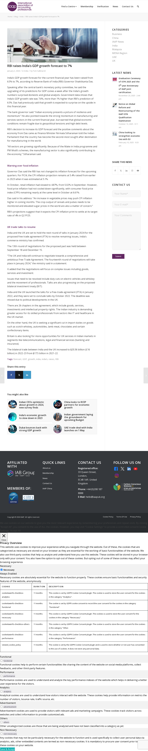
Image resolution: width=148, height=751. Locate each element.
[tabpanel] (74, 614)
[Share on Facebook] (11, 375)
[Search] (138, 6)
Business (117, 34)
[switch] (1, 661)
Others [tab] (4, 718)
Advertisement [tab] (8, 703)
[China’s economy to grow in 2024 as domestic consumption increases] (2, 375)
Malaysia (117, 49)
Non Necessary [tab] (8, 730)
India (26, 71)
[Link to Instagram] (132, 171)
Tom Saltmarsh (39, 71)
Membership (48, 473)
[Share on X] (19, 375)
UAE (114, 57)
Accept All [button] (15, 530)
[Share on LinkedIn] (27, 375)
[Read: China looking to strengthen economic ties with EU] (114, 133)
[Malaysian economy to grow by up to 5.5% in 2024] (146, 375)
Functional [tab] (5, 656)
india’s (45, 359)
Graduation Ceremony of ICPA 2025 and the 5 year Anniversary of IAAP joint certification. (129, 85)
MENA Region (119, 53)
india (38, 359)
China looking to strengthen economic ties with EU (129, 135)
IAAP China (47, 488)
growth (31, 359)
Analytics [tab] (5, 687)
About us (46, 468)
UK (113, 60)
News (45, 478)
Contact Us (47, 483)
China (115, 38)
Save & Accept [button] (7, 749)
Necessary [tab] (5, 566)
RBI (57, 359)
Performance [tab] (7, 672)
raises (51, 359)
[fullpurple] (20, 6)
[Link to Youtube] (138, 171)
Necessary (8, 569)
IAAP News (118, 41)
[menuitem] (69, 6)
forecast (17, 359)
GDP (25, 359)
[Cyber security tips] (52, 45)
